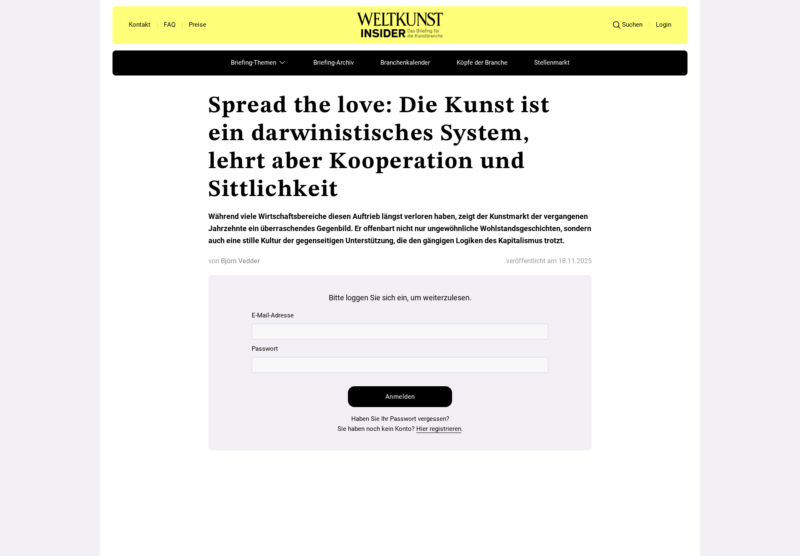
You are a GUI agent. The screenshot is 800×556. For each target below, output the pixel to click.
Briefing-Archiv (333, 62)
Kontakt (139, 24)
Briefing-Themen (254, 62)
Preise (197, 24)
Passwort (265, 348)
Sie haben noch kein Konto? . (400, 429)
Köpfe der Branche (482, 62)
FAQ (169, 24)
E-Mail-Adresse (273, 315)
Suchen (632, 24)
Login (663, 24)
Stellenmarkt (552, 62)
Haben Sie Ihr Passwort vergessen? (400, 419)
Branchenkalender (405, 62)
